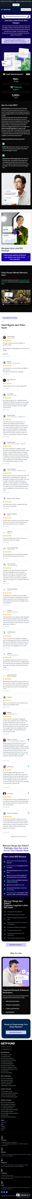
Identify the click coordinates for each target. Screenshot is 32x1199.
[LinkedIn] (4, 1192)
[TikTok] (7, 1192)
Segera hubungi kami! (16, 35)
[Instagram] (2, 1192)
